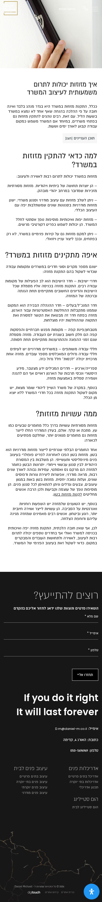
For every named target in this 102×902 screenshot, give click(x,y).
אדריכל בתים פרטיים (83, 776)
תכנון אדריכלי (88, 787)
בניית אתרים (67, 892)
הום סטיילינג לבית (85, 807)
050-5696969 (79, 750)
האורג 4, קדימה (74, 740)
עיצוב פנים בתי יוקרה (31, 782)
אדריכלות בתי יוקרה (84, 782)
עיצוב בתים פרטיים (33, 776)
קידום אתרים (52, 892)
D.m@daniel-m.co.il (71, 728)
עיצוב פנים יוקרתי (34, 787)
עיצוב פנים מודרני (34, 793)
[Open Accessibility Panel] (92, 892)
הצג (69, 138)
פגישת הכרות (67, 9)
